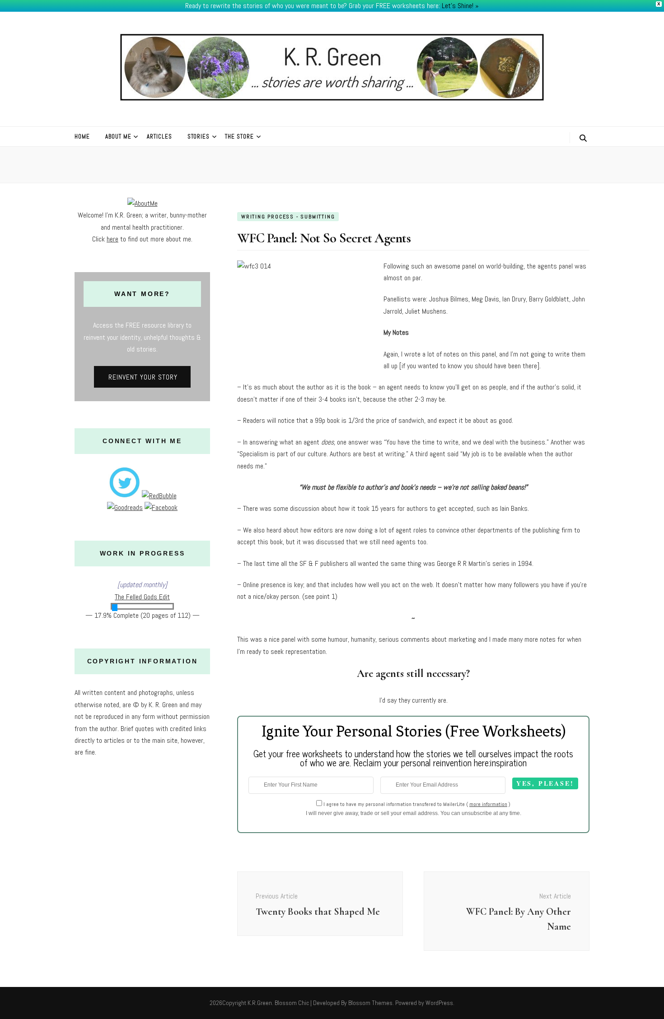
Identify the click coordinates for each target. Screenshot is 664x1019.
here (112, 239)
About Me (118, 136)
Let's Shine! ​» (460, 5)
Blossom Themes (370, 1003)
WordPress (439, 1003)
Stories (198, 136)
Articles (159, 136)
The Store (239, 136)
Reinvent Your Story (143, 377)
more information (488, 804)
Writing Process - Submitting (288, 216)
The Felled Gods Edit (142, 597)
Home (82, 136)
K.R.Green (260, 1003)
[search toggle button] (583, 138)
